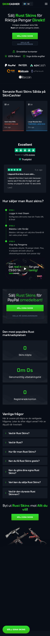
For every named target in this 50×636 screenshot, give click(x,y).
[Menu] (46, 4)
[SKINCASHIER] (11, 4)
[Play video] (25, 269)
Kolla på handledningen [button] (25, 43)
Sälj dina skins (25, 36)
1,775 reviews (29, 155)
